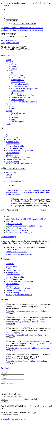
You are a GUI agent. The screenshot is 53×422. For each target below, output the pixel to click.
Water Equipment (12, 153)
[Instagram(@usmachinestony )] (19, 232)
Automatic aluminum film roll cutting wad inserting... (26, 361)
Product (4, 299)
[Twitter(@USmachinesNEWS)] (19, 230)
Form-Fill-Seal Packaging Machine (19, 150)
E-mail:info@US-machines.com (13, 419)
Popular (9, 175)
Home (8, 60)
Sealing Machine (12, 142)
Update (9, 177)
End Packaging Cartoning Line (18, 157)
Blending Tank (12, 155)
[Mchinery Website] (14, 224)
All (12, 73)
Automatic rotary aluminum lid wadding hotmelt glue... (27, 348)
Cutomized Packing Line (15, 159)
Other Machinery (12, 161)
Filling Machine (12, 137)
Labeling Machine (13, 144)
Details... (14, 185)
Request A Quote (7, 55)
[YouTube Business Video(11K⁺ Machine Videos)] (26, 219)
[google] (9, 221)
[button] (31, 399)
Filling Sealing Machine (15, 146)
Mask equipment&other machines (19, 164)
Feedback (5, 368)
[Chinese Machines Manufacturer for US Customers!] (26, 29)
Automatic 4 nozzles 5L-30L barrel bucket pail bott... (26, 335)
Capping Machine (13, 139)
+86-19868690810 (8, 40)
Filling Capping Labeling (16, 148)
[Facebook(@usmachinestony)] (18, 228)
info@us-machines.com (10, 43)
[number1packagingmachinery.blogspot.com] (24, 226)
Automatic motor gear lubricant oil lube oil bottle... (25, 322)
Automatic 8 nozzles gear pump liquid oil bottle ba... (26, 311)
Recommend (11, 172)
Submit (4, 402)
